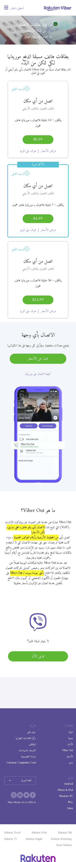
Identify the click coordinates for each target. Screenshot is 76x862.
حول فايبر (31, 732)
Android (68, 783)
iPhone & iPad (65, 790)
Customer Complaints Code (21, 762)
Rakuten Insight (34, 839)
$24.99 (38, 300)
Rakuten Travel (12, 833)
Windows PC (66, 796)
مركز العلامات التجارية (26, 738)
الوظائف (32, 744)
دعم (71, 762)
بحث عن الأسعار (38, 359)
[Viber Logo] (58, 8)
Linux (70, 808)
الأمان (70, 744)
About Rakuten (64, 845)
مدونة (70, 738)
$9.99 (38, 139)
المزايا (71, 732)
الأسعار (69, 756)
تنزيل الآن (38, 656)
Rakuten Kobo (39, 833)
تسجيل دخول (17, 8)
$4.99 (38, 218)
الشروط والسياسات (27, 750)
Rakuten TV (10, 839)
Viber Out (67, 750)
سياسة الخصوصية (28, 756)
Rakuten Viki (65, 833)
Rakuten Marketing (61, 839)
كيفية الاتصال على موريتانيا (38, 374)
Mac (70, 802)
